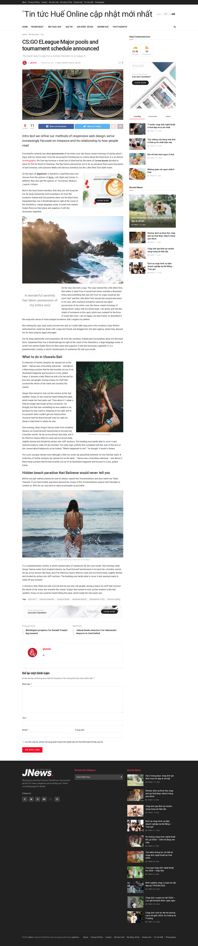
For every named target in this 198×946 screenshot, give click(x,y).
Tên (24, 718)
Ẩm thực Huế (53, 2)
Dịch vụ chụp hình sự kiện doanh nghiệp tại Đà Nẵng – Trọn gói (160, 266)
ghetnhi (33, 63)
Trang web (79, 730)
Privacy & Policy (34, 2)
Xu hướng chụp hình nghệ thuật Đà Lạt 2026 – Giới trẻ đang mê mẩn (160, 840)
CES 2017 (32, 599)
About (24, 2)
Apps (42, 34)
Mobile (65, 63)
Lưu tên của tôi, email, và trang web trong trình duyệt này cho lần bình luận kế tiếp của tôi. (64, 742)
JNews (30, 937)
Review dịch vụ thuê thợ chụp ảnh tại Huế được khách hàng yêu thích (161, 236)
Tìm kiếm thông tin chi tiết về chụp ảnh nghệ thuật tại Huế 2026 (159, 855)
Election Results (47, 599)
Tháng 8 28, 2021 (47, 63)
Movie (71, 63)
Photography (99, 2)
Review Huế (78, 2)
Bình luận (27, 684)
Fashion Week (63, 599)
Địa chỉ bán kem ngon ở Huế (160, 154)
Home (25, 27)
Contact (44, 2)
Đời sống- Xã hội (66, 2)
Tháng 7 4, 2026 (155, 255)
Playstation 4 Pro (97, 599)
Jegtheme (75, 937)
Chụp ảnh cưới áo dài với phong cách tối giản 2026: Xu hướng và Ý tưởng (160, 915)
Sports (78, 63)
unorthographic (29, 160)
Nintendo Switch (79, 599)
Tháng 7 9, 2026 (155, 242)
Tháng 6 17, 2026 (155, 273)
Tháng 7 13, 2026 (139, 225)
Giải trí (69, 27)
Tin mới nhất (88, 2)
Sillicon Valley (114, 599)
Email (25, 730)
